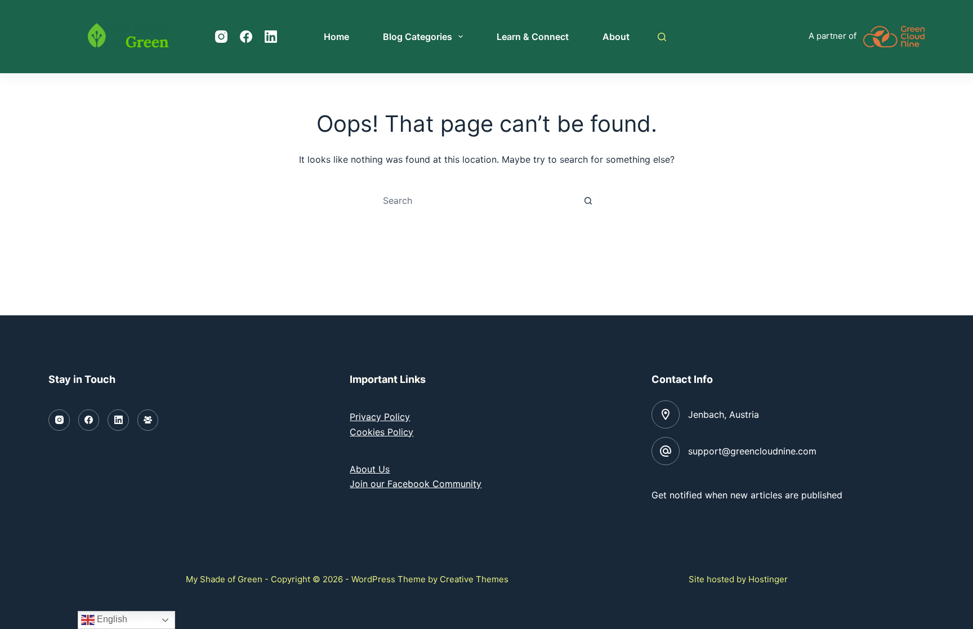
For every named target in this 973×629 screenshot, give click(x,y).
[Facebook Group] (148, 420)
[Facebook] (246, 36)
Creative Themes (474, 579)
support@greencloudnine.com (752, 451)
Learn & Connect (533, 36)
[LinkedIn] (271, 36)
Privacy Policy (380, 416)
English (111, 619)
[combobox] (475, 200)
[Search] (662, 37)
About (616, 36)
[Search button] (588, 200)
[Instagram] (221, 36)
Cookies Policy (381, 432)
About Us (370, 469)
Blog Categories (417, 36)
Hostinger (768, 579)
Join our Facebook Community (415, 483)
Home (336, 36)
